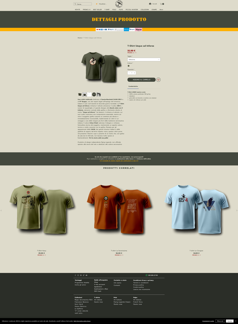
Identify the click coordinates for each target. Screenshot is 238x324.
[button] (162, 4)
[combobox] (143, 59)
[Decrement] (129, 73)
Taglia (129, 56)
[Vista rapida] (41, 210)
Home (80, 38)
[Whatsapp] (146, 275)
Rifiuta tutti (220, 321)
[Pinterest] (81, 275)
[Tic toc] (84, 275)
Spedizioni (98, 287)
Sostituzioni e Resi (101, 289)
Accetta (230, 321)
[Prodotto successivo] (237, 210)
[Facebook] (75, 275)
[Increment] (134, 73)
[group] (119, 217)
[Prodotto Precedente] (1, 210)
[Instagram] (78, 275)
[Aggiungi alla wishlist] (158, 80)
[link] (133, 86)
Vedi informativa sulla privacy (82, 321)
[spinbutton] (131, 73)
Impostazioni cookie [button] (208, 321)
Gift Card (97, 291)
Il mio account (99, 284)
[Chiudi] (236, 321)
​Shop (96, 282)
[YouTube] (86, 275)
